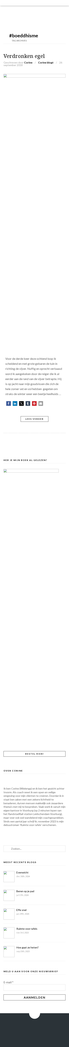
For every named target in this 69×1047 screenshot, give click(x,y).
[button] (8, 403)
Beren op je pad (25, 891)
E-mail (8, 982)
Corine (28, 62)
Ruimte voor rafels (26, 928)
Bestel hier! (34, 753)
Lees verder (34, 419)
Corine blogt (46, 62)
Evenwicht (22, 872)
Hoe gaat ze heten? (27, 947)
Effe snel (21, 909)
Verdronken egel (24, 56)
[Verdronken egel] (34, 76)
